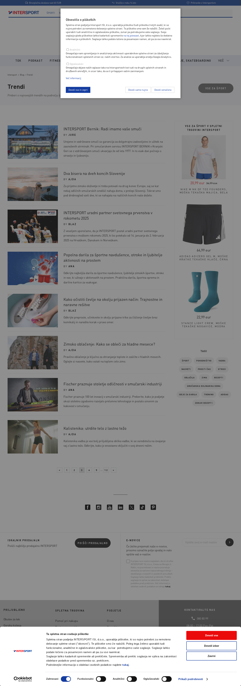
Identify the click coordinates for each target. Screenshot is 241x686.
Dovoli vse (211, 635)
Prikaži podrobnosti (190, 679)
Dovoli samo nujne (138, 89)
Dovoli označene (162, 89)
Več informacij (73, 78)
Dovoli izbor (211, 645)
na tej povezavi (131, 35)
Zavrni (211, 655)
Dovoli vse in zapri (78, 89)
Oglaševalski (76, 63)
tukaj (125, 664)
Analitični (75, 49)
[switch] (101, 679)
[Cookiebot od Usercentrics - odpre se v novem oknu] (22, 679)
